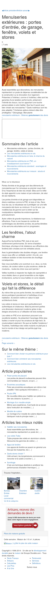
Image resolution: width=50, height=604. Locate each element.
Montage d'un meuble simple (19, 402)
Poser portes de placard (17, 375)
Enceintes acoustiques (16, 384)
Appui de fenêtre (14, 444)
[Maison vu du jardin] (13, 483)
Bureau (7, 490)
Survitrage (11, 462)
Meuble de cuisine (14, 411)
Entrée (6, 493)
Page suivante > (8, 343)
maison (18, 553)
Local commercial (8, 497)
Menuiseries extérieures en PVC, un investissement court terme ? (21, 162)
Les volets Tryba (13, 435)
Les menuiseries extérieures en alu (21, 153)
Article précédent (9, 10)
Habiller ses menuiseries (17, 427)
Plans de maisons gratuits (14, 533)
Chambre (23, 490)
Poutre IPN (11, 393)
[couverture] (36, 483)
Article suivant (23, 10)
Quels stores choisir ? (16, 453)
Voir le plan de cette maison (27, 543)
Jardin (37, 493)
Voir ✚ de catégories (11, 501)
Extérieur (23, 493)
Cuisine (38, 490)
